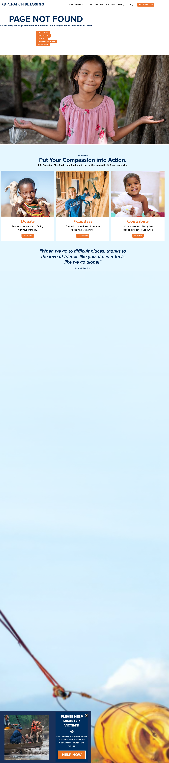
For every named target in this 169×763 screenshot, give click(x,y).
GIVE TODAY (43, 32)
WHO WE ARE (43, 35)
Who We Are (96, 4)
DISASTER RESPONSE (46, 41)
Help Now (138, 235)
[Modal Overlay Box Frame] (45, 737)
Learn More (83, 235)
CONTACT (42, 38)
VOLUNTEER (43, 44)
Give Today (27, 235)
